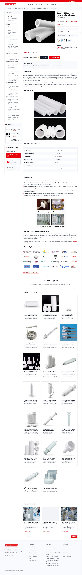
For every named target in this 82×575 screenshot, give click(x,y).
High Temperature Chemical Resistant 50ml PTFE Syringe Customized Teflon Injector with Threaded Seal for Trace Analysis (68, 372)
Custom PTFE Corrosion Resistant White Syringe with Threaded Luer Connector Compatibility (31, 430)
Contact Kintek (32, 560)
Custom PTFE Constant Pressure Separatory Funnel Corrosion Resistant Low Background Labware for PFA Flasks (50, 401)
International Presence (34, 552)
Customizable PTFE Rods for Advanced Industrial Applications (50, 315)
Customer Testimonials (34, 550)
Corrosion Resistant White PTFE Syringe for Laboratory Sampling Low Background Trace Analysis (31, 401)
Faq (63, 550)
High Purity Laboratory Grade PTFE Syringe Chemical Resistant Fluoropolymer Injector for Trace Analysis (50, 459)
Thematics (65, 552)
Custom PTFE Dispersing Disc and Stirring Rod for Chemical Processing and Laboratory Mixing (68, 315)
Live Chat (45, 57)
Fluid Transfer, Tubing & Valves (52, 565)
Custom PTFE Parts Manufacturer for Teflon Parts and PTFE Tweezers (68, 343)
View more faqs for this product (30, 272)
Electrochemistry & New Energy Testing (52, 561)
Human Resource (33, 556)
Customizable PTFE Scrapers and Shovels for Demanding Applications (31, 372)
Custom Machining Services (52, 556)
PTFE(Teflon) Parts (27, 8)
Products (9, 8)
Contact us (59, 47)
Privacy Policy (65, 554)
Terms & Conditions (67, 556)
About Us (65, 1)
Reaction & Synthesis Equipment (53, 552)
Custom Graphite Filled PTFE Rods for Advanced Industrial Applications (31, 343)
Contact (53, 4)
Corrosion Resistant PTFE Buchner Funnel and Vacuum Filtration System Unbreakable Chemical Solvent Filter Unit (68, 459)
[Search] (76, 5)
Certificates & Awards (34, 554)
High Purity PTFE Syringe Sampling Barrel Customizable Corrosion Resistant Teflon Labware (68, 430)
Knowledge (39, 4)
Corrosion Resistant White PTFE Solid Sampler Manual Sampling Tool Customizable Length (49, 343)
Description (26, 52)
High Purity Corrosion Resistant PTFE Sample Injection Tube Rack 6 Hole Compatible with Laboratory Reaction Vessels (50, 487)
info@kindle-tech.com (12, 549)
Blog (69, 1)
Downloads (35, 52)
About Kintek (32, 549)
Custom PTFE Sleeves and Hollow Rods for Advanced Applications (44, 8)
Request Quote (55, 57)
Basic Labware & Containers (52, 563)
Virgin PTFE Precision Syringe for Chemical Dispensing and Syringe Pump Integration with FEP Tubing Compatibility (69, 401)
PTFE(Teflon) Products (17, 8)
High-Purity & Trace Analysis (52, 554)
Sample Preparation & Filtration (52, 550)
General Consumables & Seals (52, 558)
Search (74, 536)
